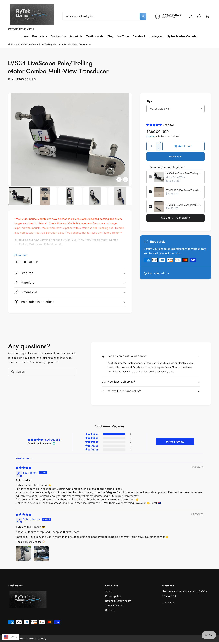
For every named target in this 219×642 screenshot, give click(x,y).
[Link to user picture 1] (23, 553)
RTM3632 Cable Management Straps (184, 204)
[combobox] (105, 16)
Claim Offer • (175, 218)
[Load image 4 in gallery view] (95, 196)
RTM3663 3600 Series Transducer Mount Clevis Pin (184, 190)
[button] (207, 16)
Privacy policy (113, 596)
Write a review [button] (175, 441)
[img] (23, 467)
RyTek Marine (21, 639)
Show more (21, 255)
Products (38, 36)
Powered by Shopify (37, 639)
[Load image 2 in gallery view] (45, 196)
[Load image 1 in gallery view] (20, 196)
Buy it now (175, 156)
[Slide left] (119, 179)
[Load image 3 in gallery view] (70, 196)
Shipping (150, 136)
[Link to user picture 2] (41, 553)
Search (109, 591)
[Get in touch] (199, 16)
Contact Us (168, 602)
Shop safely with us (158, 273)
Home (14, 44)
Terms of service (114, 605)
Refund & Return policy (118, 600)
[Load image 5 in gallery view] (120, 196)
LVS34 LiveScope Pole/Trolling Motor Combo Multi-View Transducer (55, 44)
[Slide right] (125, 179)
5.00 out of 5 (52, 439)
